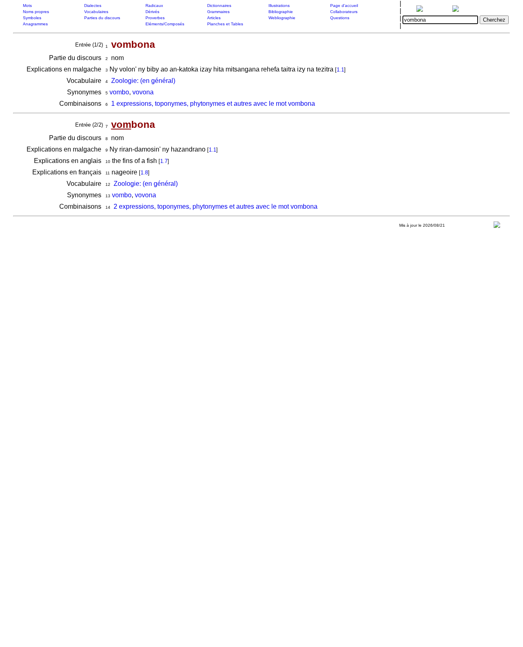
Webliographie (281, 18)
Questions (339, 18)
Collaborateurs (344, 11)
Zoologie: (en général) (143, 80)
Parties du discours (102, 18)
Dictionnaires (219, 5)
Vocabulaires (96, 11)
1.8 (144, 173)
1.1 (340, 70)
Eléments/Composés (164, 24)
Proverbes (155, 18)
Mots (27, 5)
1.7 (164, 161)
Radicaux (154, 5)
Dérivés (152, 11)
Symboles (32, 18)
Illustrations (279, 5)
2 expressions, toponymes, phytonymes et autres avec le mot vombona (215, 206)
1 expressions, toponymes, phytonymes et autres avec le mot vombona (213, 103)
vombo (119, 92)
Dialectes (92, 5)
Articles (214, 18)
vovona (143, 92)
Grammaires (218, 11)
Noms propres (36, 11)
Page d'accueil (344, 5)
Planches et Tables (225, 24)
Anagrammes (35, 24)
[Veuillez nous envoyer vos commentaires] (497, 226)
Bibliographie (280, 11)
